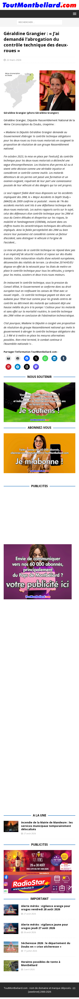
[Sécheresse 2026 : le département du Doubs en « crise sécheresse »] (11, 947)
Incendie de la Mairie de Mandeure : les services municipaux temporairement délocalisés (47, 826)
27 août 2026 (30, 833)
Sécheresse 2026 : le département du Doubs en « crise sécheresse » (45, 944)
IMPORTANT (39, 899)
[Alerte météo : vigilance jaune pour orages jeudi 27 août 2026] (11, 928)
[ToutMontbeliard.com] (39, 7)
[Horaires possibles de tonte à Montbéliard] (11, 965)
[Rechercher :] (39, 22)
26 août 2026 (30, 932)
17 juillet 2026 (30, 950)
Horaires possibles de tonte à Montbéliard (40, 963)
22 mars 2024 (14, 60)
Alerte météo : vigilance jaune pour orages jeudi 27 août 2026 (44, 926)
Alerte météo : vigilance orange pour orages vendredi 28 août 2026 (45, 907)
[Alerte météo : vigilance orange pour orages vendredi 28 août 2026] (11, 909)
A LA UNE (39, 815)
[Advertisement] (34, 517)
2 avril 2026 (29, 969)
